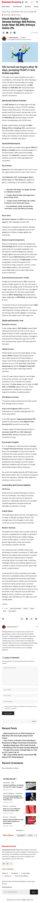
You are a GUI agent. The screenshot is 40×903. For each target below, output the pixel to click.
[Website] (37, 626)
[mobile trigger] (36, 2)
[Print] (14, 32)
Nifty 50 (25, 608)
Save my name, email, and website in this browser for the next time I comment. (20, 707)
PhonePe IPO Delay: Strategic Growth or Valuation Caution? (20, 190)
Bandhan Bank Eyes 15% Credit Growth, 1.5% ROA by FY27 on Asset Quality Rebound (20, 746)
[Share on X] (3, 32)
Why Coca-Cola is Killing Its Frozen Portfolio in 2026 (12, 809)
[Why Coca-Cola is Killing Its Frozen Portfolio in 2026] (31, 809)
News (12, 782)
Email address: (7, 887)
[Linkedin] (7, 863)
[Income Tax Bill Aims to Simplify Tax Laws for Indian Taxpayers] (31, 786)
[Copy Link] (10, 32)
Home (4, 12)
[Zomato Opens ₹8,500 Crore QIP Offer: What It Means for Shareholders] (31, 820)
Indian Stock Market (15, 608)
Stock (4, 611)
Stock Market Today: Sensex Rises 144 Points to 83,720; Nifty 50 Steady (18, 207)
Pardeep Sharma (13, 37)
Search (34, 721)
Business (5, 806)
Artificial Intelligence (8, 793)
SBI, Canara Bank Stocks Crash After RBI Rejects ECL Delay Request (19, 756)
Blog (8, 12)
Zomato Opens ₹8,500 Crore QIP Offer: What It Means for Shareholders (13, 821)
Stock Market (17, 15)
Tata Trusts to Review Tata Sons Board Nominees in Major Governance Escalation (19, 741)
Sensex (32, 608)
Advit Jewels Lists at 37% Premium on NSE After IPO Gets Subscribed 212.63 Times (18, 735)
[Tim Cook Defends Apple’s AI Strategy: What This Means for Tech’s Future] (31, 797)
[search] (22, 2)
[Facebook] (3, 863)
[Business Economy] (11, 2)
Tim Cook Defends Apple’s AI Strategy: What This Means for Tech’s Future (13, 798)
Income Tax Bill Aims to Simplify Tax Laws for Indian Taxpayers (13, 786)
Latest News (7, 15)
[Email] (7, 32)
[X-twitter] (11, 863)
